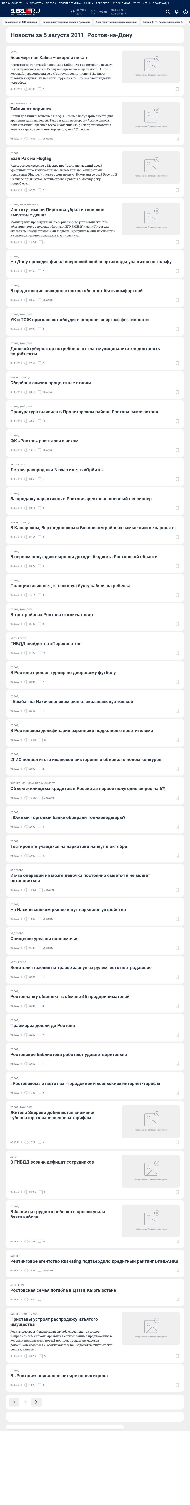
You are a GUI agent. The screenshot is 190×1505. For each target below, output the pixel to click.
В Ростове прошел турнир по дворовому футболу (63, 672)
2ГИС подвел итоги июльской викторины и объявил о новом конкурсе (85, 759)
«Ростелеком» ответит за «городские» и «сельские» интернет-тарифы (85, 1083)
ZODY (136, 3)
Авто (13, 52)
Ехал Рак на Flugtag (30, 158)
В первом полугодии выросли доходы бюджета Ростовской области (84, 556)
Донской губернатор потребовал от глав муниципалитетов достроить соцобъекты (85, 351)
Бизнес (15, 377)
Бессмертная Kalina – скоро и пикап (48, 57)
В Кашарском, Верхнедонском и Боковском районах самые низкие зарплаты (93, 527)
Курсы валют (121, 3)
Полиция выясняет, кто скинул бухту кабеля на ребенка (70, 585)
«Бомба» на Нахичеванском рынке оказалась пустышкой (71, 701)
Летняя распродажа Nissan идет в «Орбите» (57, 469)
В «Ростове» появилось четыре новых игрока (59, 1375)
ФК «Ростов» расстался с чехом (44, 440)
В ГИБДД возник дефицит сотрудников (52, 1162)
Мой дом (26, 314)
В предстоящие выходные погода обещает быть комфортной (76, 290)
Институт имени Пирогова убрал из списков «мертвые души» (57, 212)
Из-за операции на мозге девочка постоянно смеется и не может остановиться (80, 878)
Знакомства (34, 3)
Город (14, 153)
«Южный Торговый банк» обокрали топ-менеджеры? (67, 817)
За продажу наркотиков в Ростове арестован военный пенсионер (81, 498)
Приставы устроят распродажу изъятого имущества (54, 1322)
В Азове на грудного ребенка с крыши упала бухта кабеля (57, 1214)
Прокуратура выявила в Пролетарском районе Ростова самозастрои (84, 411)
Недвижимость (12, 3)
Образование (29, 204)
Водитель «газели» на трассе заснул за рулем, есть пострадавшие (81, 967)
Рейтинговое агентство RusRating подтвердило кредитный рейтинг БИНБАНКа (94, 1261)
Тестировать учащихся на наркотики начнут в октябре (68, 846)
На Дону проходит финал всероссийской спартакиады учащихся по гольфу (91, 261)
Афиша (88, 3)
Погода (51, 3)
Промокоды (161, 3)
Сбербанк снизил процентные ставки (50, 382)
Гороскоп (102, 3)
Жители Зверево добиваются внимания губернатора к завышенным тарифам (53, 1115)
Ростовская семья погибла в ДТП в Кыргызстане (63, 1290)
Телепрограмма (70, 3)
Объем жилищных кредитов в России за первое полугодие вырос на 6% (88, 788)
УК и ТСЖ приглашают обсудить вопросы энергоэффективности (79, 319)
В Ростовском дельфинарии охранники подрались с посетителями (81, 730)
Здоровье (16, 870)
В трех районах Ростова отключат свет (52, 614)
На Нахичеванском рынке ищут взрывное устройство (68, 909)
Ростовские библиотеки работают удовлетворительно (68, 1054)
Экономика (30, 1314)
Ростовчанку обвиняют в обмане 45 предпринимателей (70, 996)
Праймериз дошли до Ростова (42, 1025)
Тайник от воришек (31, 108)
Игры (146, 3)
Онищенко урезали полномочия (44, 938)
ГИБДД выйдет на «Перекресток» (46, 643)
